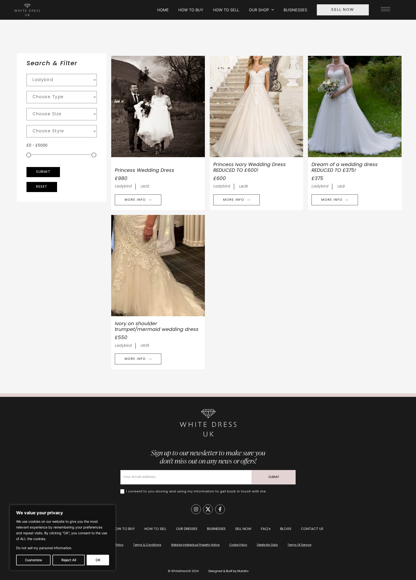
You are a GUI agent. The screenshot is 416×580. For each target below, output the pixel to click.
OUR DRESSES (186, 529)
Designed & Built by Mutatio (228, 571)
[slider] (28, 155)
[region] (63, 537)
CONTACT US (312, 529)
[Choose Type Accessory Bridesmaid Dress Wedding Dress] (61, 97)
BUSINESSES (295, 9)
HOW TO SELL (226, 9)
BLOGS (285, 529)
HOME (163, 9)
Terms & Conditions (147, 545)
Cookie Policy (238, 545)
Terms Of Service (299, 545)
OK (98, 560)
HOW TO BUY (190, 9)
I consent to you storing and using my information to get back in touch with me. (196, 491)
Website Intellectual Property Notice (195, 545)
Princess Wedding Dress (144, 170)
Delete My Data (267, 545)
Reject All (68, 560)
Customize (33, 560)
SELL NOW (243, 529)
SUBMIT (273, 477)
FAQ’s (266, 529)
